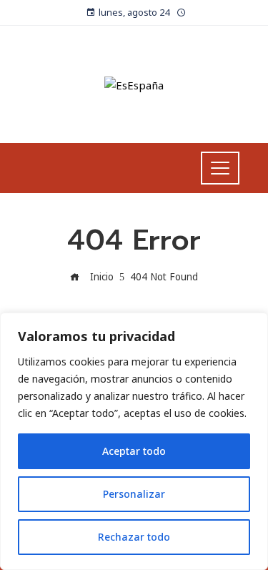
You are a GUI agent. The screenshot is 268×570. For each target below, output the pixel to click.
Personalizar (134, 494)
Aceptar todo (134, 451)
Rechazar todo (134, 537)
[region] (134, 441)
